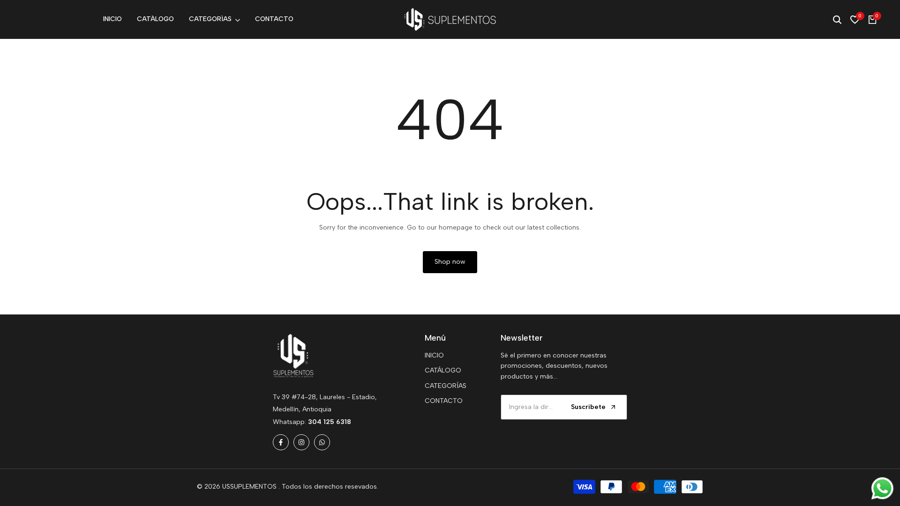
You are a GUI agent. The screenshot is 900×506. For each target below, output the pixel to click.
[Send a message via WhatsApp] (882, 488)
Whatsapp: (312, 422)
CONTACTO (444, 401)
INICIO (434, 355)
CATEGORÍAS (445, 386)
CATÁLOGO (443, 370)
